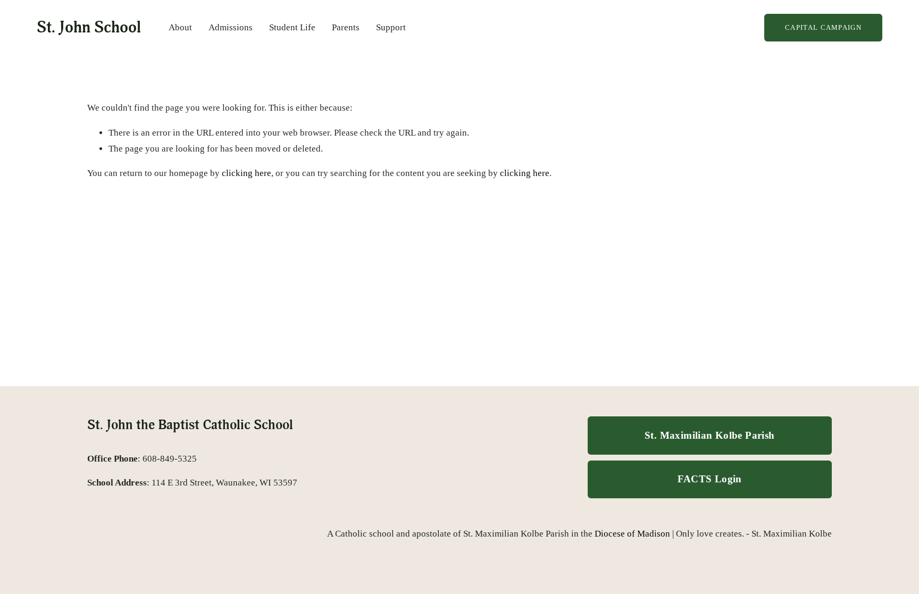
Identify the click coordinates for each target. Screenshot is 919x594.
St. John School (89, 27)
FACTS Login (710, 478)
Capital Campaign (823, 27)
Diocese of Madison (632, 534)
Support (391, 27)
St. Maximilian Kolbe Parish (709, 435)
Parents (346, 27)
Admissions (230, 27)
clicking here (246, 173)
